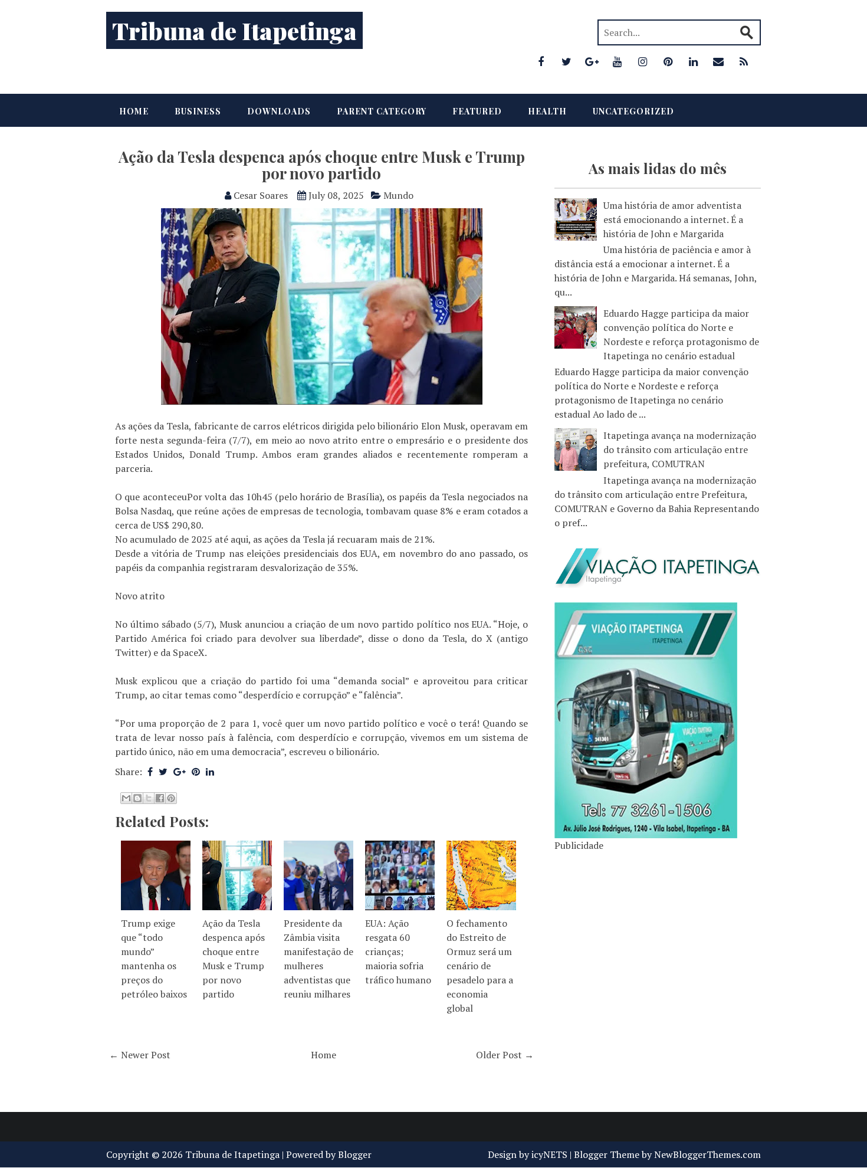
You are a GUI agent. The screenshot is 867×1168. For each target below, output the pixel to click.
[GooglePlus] (591, 61)
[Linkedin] (693, 61)
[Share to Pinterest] (171, 798)
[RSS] (744, 61)
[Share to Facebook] (160, 798)
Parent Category (381, 111)
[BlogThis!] (137, 798)
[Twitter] (566, 61)
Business (198, 111)
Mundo (398, 195)
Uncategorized (633, 111)
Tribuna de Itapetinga (234, 30)
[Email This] (126, 798)
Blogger (355, 1154)
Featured (477, 111)
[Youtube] (617, 61)
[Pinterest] (667, 61)
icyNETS (549, 1154)
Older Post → (505, 1054)
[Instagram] (642, 61)
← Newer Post (139, 1054)
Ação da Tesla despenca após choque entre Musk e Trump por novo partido (322, 165)
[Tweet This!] (163, 771)
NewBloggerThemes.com (707, 1154)
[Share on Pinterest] (196, 771)
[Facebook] (541, 61)
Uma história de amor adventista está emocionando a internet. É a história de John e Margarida (673, 219)
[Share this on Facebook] (150, 771)
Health (547, 111)
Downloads (279, 111)
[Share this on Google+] (179, 771)
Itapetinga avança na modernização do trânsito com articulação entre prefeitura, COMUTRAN (679, 449)
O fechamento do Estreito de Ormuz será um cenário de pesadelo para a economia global (479, 966)
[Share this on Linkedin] (210, 771)
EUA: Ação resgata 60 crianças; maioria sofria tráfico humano (398, 951)
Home (134, 111)
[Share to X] (149, 798)
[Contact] (718, 61)
